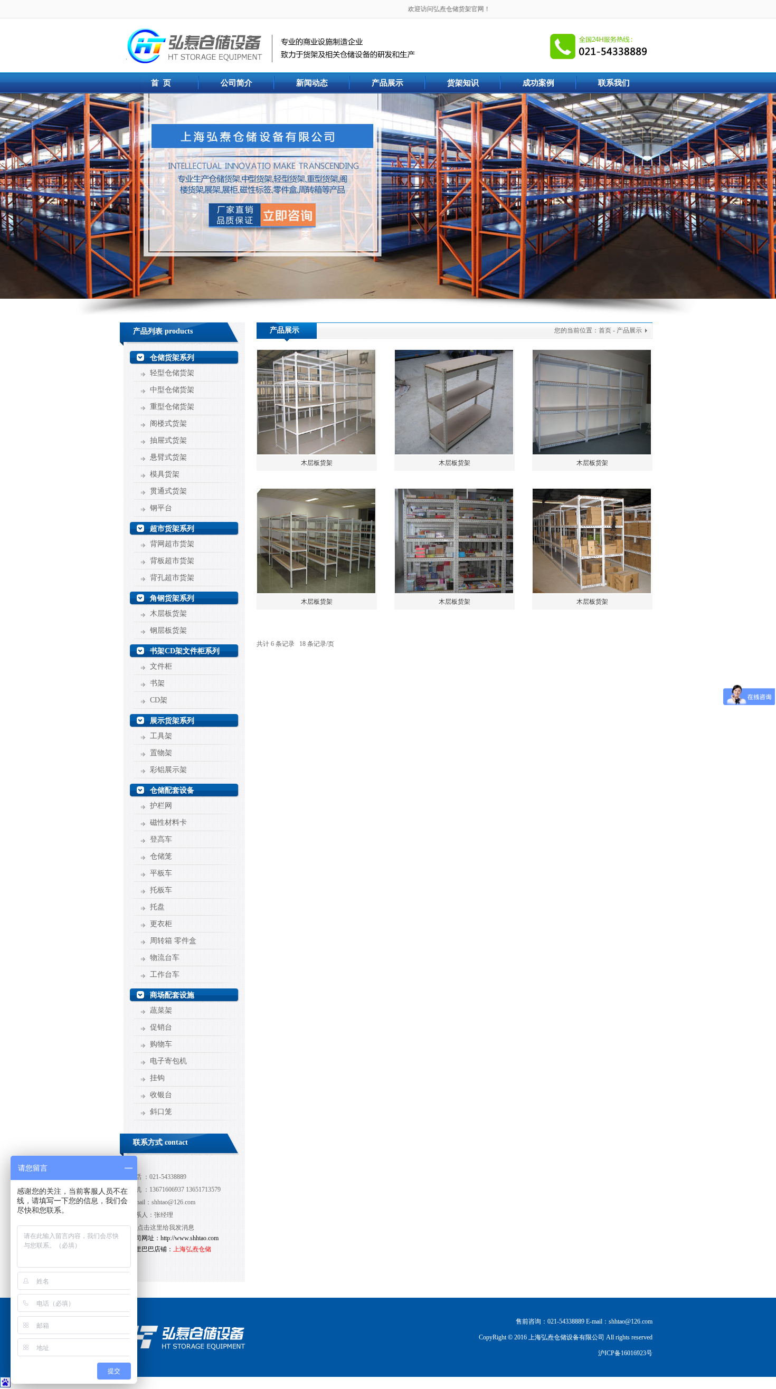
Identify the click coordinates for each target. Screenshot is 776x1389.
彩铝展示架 (168, 770)
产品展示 (387, 83)
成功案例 (538, 83)
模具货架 (164, 474)
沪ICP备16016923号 (625, 1353)
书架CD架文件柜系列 (185, 651)
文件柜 (161, 666)
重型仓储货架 (172, 407)
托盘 (157, 907)
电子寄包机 (168, 1061)
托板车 (161, 890)
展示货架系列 (172, 721)
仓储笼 (161, 856)
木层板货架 (168, 613)
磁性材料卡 (168, 822)
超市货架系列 (172, 528)
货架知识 (463, 83)
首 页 (161, 83)
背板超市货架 (172, 561)
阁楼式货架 (168, 423)
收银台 (161, 1095)
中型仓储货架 (172, 390)
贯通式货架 (168, 491)
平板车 (161, 873)
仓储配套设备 (172, 790)
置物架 (161, 753)
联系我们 (614, 83)
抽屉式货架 (168, 440)
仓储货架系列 (172, 357)
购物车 (161, 1044)
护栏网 (161, 806)
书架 (157, 683)
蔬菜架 (161, 1010)
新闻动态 (312, 83)
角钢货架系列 (172, 598)
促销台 (161, 1027)
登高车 (161, 839)
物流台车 (164, 958)
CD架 (158, 700)
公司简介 (236, 83)
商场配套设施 (172, 995)
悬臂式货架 (168, 457)
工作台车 (164, 974)
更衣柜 (161, 924)
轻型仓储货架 (172, 373)
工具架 (161, 736)
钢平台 (161, 508)
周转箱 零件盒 (173, 941)
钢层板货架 (168, 630)
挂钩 (157, 1078)
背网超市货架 (172, 544)
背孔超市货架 (172, 578)
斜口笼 (161, 1112)
